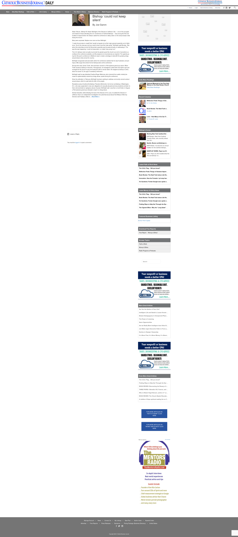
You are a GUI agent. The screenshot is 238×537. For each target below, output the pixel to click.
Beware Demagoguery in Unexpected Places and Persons (157, 316)
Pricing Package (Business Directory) (135, 523)
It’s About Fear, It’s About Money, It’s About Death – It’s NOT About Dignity (163, 335)
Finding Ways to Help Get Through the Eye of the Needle (157, 204)
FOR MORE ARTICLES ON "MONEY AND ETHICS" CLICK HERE (154, 426)
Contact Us (107, 520)
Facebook (223, 8)
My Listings (118, 520)
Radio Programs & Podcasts (110, 12)
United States (153, 523)
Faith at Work (30, 12)
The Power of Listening (146, 319)
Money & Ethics (56, 12)
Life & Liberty (43, 12)
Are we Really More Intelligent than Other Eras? (154, 325)
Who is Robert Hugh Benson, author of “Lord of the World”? (158, 393)
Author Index (138, 520)
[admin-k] (142, 111)
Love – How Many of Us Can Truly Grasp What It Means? (165, 117)
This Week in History (80, 12)
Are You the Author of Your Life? (149, 309)
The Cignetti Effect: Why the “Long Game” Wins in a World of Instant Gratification (165, 207)
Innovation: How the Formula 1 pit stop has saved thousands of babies (161, 178)
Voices (67, 12)
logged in (77, 142)
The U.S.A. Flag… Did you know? (149, 168)
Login (196, 8)
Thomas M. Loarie (153, 119)
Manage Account (89, 520)
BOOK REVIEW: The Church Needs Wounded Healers (156, 396)
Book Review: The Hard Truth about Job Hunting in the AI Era (166, 109)
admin (150, 111)
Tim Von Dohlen (152, 103)
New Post (127, 520)
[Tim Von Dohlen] (142, 103)
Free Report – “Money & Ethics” (148, 233)
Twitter (230, 8)
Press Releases (106, 523)
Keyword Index (149, 520)
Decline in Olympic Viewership (148, 332)
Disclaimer (117, 523)
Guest (190, 8)
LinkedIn (226, 8)
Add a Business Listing (206, 8)
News (7, 12)
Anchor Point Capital (144, 220)
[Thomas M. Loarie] (142, 119)
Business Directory (93, 12)
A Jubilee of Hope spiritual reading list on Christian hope (157, 399)
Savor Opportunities (145, 322)
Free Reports (94, 523)
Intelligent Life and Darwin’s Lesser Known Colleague (156, 312)
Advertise (217, 8)
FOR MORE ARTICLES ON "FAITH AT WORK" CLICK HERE (154, 413)
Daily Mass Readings (18, 12)
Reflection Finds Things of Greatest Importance (162, 101)
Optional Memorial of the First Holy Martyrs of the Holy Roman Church (158, 84)
